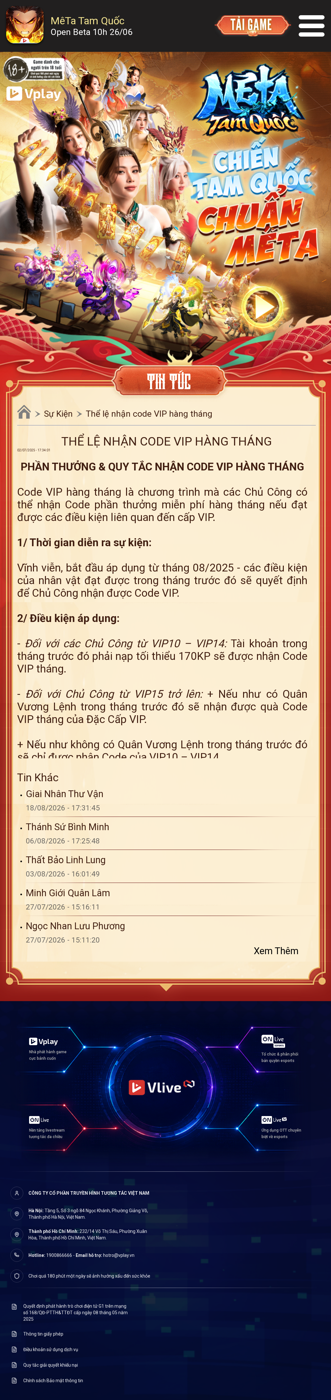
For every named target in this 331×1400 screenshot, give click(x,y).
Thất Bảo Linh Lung (66, 859)
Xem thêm (276, 950)
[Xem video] (262, 307)
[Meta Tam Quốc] (249, 103)
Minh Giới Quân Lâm (68, 892)
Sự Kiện (58, 414)
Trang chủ (24, 412)
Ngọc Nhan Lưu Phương (75, 925)
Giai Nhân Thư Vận (64, 793)
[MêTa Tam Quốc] (25, 25)
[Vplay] (33, 93)
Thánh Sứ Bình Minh (67, 826)
